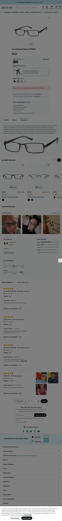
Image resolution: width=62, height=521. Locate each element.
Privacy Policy (28, 515)
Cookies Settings (15, 518)
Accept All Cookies (27, 518)
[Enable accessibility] (60, 260)
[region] (31, 513)
